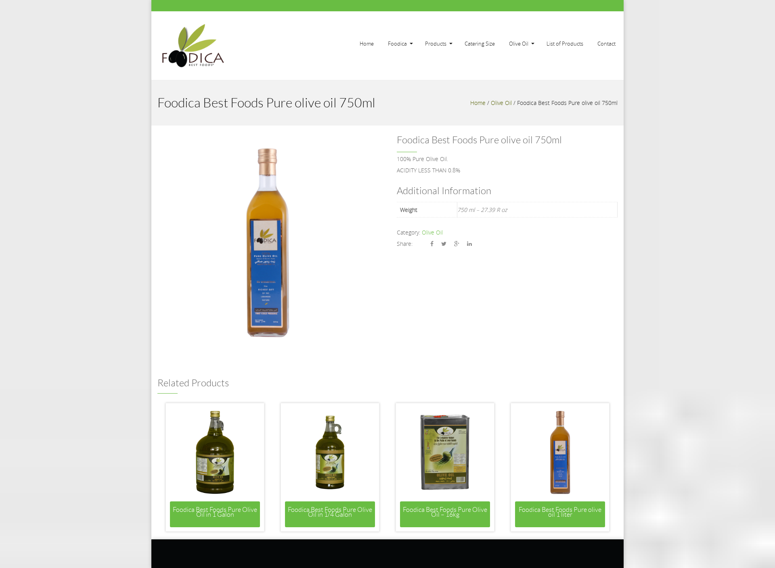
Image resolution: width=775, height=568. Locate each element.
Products (435, 43)
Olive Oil (518, 43)
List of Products (565, 43)
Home (367, 43)
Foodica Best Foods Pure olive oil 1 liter (560, 512)
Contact (606, 43)
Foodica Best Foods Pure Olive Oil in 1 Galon (215, 512)
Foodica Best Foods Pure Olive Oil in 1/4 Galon (330, 512)
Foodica (397, 43)
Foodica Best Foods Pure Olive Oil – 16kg (445, 512)
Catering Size (480, 43)
